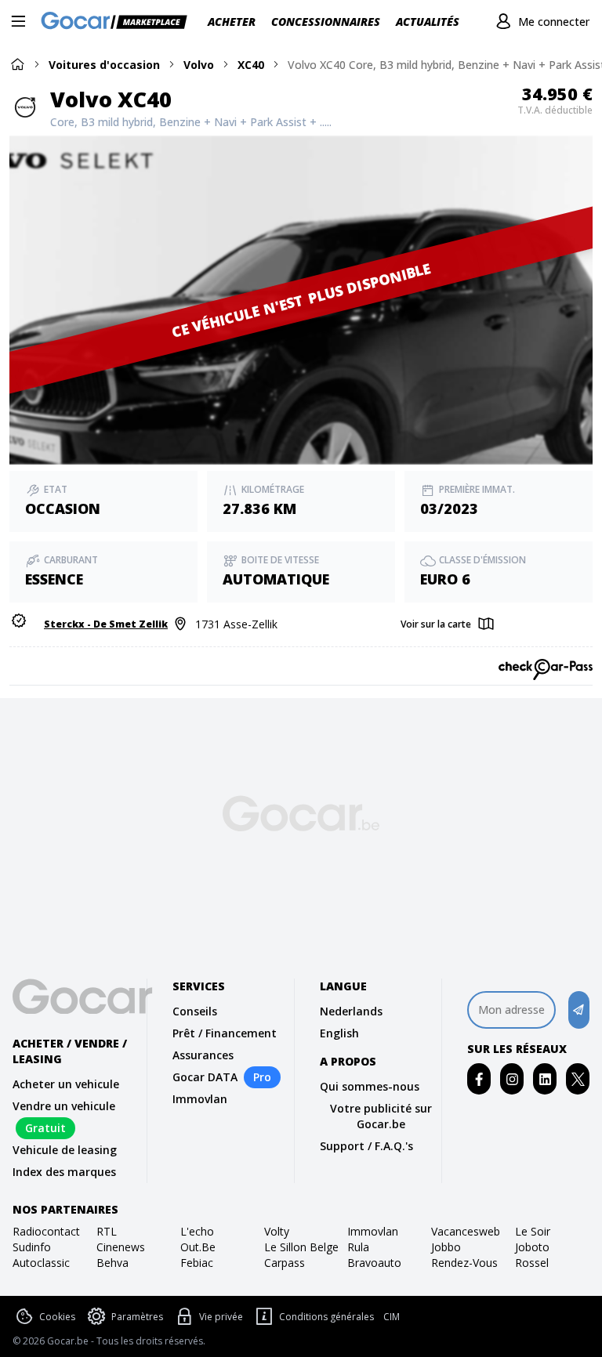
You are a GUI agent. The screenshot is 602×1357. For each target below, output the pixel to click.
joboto (532, 1246)
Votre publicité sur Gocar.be (381, 1116)
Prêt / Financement (224, 1033)
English (339, 1033)
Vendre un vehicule (64, 1105)
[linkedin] (545, 1079)
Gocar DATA (205, 1076)
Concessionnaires (325, 21)
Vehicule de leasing (65, 1149)
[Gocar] (118, 22)
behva (112, 1262)
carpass (284, 1262)
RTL (106, 1231)
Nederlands (351, 1011)
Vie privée (221, 1316)
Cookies (57, 1316)
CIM (391, 1317)
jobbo (446, 1246)
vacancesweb (465, 1231)
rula (358, 1246)
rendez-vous (464, 1262)
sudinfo (32, 1246)
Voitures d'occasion (104, 64)
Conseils (194, 1011)
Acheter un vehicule (66, 1084)
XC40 (251, 64)
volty (276, 1231)
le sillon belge (301, 1246)
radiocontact (46, 1231)
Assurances (203, 1055)
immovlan (372, 1231)
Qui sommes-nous (369, 1086)
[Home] (17, 63)
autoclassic (41, 1262)
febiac (196, 1262)
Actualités (427, 21)
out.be (198, 1246)
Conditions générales (326, 1316)
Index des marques (64, 1171)
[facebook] (479, 1079)
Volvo (198, 64)
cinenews (120, 1246)
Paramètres (137, 1316)
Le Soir (532, 1231)
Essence (54, 579)
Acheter (232, 21)
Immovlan (199, 1098)
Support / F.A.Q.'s (366, 1145)
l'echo (197, 1231)
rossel (532, 1262)
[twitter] (578, 1079)
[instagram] (512, 1079)
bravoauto (374, 1262)
